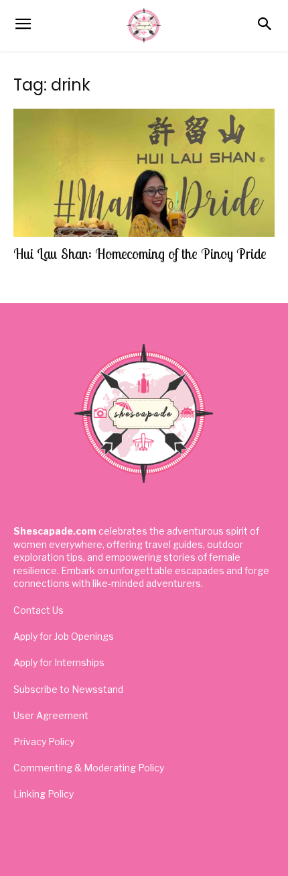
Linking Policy (43, 794)
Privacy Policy (43, 741)
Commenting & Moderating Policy (88, 767)
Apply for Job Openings (63, 636)
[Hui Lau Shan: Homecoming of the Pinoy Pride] (144, 173)
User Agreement (50, 715)
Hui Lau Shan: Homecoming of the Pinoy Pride (140, 253)
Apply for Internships (58, 662)
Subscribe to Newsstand (68, 689)
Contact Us (38, 610)
